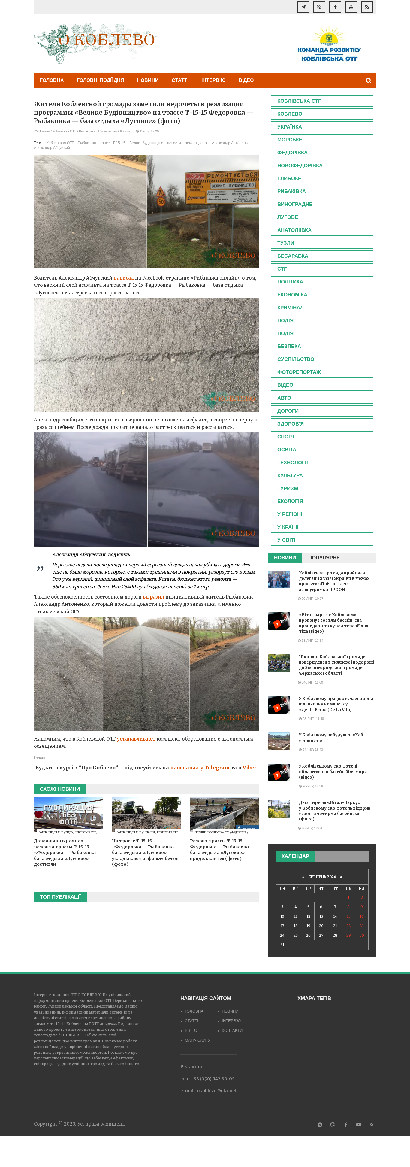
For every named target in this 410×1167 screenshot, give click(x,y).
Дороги (125, 131)
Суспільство (107, 131)
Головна (52, 80)
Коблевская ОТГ (60, 143)
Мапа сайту (197, 1040)
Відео (246, 80)
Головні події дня (100, 80)
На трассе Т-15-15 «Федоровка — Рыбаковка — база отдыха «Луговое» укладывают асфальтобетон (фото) (145, 852)
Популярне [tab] (324, 558)
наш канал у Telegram (200, 768)
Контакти (232, 1030)
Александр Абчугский (52, 148)
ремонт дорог (196, 143)
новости (174, 143)
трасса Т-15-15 (112, 143)
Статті (180, 80)
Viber (249, 768)
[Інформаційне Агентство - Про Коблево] (96, 43)
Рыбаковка (87, 131)
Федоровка (238, 832)
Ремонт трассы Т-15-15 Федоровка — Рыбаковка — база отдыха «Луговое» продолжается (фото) (222, 849)
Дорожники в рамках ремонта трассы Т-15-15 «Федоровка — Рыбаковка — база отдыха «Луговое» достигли (67, 852)
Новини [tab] (285, 558)
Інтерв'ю (213, 80)
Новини (148, 80)
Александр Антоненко (230, 143)
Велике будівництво (146, 143)
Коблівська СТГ (64, 131)
